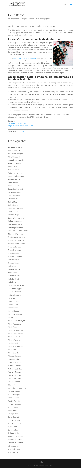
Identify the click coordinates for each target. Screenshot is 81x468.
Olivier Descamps (15, 378)
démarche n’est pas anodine (24, 58)
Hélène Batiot (13, 266)
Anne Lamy (12, 166)
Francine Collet (14, 253)
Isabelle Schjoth (14, 282)
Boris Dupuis (13, 182)
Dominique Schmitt (15, 227)
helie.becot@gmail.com (17, 123)
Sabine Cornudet (14, 404)
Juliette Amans (13, 301)
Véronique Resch (14, 446)
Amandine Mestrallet (16, 160)
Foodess (21, 132)
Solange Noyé (13, 414)
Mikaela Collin (13, 359)
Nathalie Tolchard (14, 372)
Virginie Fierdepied (15, 449)
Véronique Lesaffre (15, 443)
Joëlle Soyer (12, 298)
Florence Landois (14, 247)
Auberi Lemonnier (15, 173)
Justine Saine (13, 304)
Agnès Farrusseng (15, 147)
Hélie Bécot (12, 272)
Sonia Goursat (13, 417)
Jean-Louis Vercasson (16, 285)
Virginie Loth (13, 452)
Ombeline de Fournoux (17, 388)
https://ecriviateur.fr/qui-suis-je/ (20, 126)
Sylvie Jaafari (13, 430)
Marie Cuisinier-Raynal (16, 321)
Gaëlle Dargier (13, 260)
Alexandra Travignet (15, 154)
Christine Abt (13, 211)
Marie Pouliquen (14, 324)
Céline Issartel (13, 198)
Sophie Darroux (14, 420)
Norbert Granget (14, 375)
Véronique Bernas (15, 439)
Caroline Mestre (14, 186)
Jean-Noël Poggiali (15, 288)
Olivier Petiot (13, 385)
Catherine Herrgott (15, 189)
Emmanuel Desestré (16, 240)
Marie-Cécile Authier (16, 330)
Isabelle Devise (14, 276)
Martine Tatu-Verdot (15, 346)
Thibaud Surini (13, 433)
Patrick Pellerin (14, 401)
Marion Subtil (13, 343)
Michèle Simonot (14, 356)
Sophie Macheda (14, 423)
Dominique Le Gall (15, 224)
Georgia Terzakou (14, 263)
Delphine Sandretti (15, 221)
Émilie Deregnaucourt (16, 237)
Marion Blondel (14, 337)
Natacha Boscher (14, 362)
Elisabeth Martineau (15, 234)
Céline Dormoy (14, 195)
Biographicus (15, 19)
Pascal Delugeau (14, 394)
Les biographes (45, 19)
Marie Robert (13, 327)
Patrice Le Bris (13, 398)
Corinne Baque (14, 215)
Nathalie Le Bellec (15, 369)
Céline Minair (13, 202)
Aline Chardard (14, 157)
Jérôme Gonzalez (14, 295)
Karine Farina (13, 308)
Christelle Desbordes (16, 208)
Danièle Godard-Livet (16, 218)
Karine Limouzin (14, 311)
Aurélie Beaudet (14, 179)
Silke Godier (12, 410)
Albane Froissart (14, 150)
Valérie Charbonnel (15, 436)
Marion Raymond (14, 340)
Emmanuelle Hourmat (16, 243)
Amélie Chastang (14, 163)
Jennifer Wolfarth (14, 292)
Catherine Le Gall (14, 192)
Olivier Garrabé (14, 382)
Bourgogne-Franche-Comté (30, 19)
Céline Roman (13, 205)
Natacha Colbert (14, 365)
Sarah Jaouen (13, 407)
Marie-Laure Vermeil (16, 333)
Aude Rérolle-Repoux (16, 176)
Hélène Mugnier (14, 269)
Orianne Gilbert (14, 391)
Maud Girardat (13, 353)
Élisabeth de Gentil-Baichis (18, 231)
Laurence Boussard (15, 314)
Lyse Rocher (13, 317)
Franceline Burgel (15, 250)
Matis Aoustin (13, 349)
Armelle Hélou (13, 170)
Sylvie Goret (12, 426)
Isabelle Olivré (13, 279)
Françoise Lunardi (15, 256)
